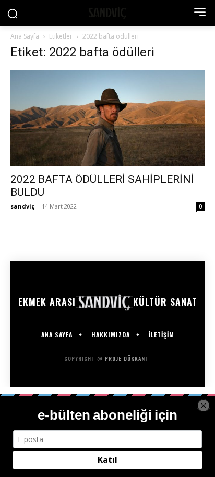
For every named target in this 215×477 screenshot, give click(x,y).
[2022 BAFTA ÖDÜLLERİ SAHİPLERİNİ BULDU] (107, 118)
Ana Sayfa (24, 36)
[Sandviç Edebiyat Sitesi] (107, 12)
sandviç (22, 206)
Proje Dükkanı (127, 358)
